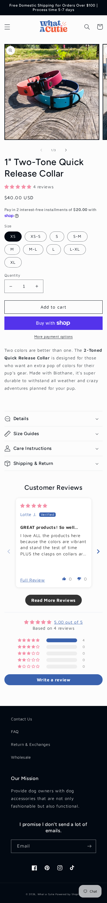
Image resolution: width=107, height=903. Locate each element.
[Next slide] (98, 551)
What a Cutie (46, 894)
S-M (77, 236)
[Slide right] (66, 150)
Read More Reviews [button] (53, 600)
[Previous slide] (8, 551)
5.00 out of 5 (68, 622)
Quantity (12, 275)
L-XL (75, 249)
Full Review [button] (32, 579)
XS (13, 236)
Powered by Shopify (68, 894)
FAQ (15, 731)
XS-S (36, 236)
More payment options (53, 337)
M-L (33, 249)
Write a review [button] (54, 679)
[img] (33, 505)
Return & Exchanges (30, 744)
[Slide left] (41, 150)
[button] (7, 26)
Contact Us (21, 719)
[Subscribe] (89, 846)
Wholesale (21, 757)
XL (13, 262)
